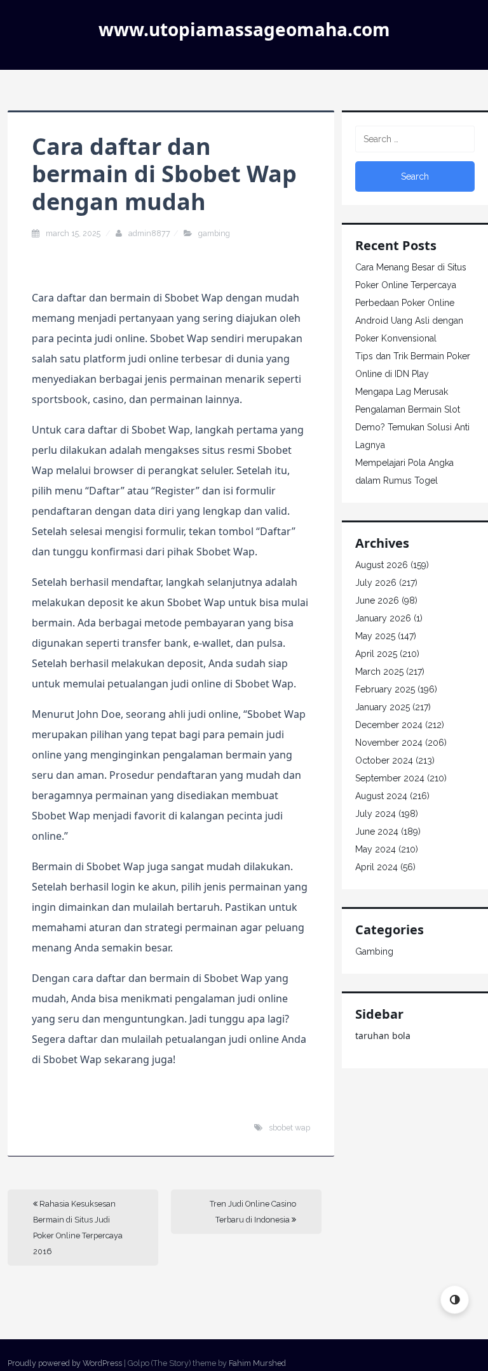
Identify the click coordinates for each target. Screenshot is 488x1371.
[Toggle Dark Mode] (454, 1299)
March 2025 (379, 671)
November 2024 (389, 743)
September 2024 (389, 778)
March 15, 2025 (74, 233)
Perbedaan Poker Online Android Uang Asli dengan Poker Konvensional (409, 320)
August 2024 (381, 796)
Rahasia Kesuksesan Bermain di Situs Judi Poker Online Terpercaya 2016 (78, 1227)
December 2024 (389, 725)
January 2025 (382, 707)
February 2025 (385, 689)
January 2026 (383, 618)
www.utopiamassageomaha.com (244, 29)
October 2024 (384, 760)
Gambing (214, 233)
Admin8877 (149, 233)
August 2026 (381, 565)
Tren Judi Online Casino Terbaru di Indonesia (253, 1211)
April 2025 (376, 654)
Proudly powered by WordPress (65, 1363)
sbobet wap (289, 1127)
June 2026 (377, 600)
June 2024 (376, 831)
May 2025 (375, 636)
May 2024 (375, 849)
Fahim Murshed (257, 1363)
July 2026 (375, 583)
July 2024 (375, 814)
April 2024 (376, 867)
